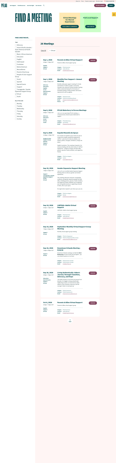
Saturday (20, 116)
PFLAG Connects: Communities (70, 26)
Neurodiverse (21, 69)
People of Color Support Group (23, 76)
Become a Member (100, 5)
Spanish (19, 82)
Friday (19, 114)
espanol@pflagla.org (68, 159)
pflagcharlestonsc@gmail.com (70, 293)
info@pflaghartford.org (68, 70)
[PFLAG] (4, 5)
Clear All (43, 50)
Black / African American (24, 54)
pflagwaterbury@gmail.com (69, 124)
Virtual (19, 94)
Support (19, 87)
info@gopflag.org (67, 264)
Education (20, 57)
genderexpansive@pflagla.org (70, 196)
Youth (19, 96)
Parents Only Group (23, 72)
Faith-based (20, 62)
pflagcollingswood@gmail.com (70, 239)
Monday (19, 103)
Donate (111, 5)
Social (19, 79)
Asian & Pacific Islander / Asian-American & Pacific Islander (23, 50)
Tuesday (19, 106)
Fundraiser (20, 64)
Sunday (19, 119)
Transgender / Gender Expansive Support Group (23, 90)
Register (93, 60)
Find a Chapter (90, 26)
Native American (22, 67)
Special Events (21, 84)
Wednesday (20, 109)
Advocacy (20, 45)
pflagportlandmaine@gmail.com (70, 100)
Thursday (20, 111)
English (19, 59)
